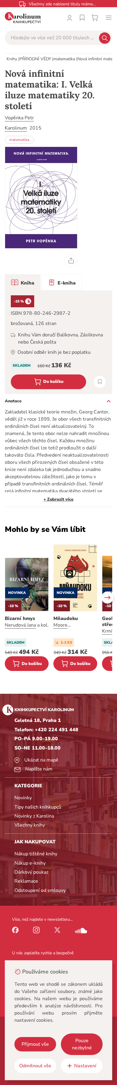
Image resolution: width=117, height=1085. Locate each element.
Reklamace (26, 881)
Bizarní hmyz (20, 618)
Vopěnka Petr (19, 118)
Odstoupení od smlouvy (40, 890)
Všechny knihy (29, 825)
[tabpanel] (58, 342)
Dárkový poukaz (31, 872)
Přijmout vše (35, 1044)
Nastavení (85, 1066)
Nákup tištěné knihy (35, 854)
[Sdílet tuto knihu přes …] (71, 261)
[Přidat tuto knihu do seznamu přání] (99, 381)
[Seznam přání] (82, 17)
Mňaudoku (65, 618)
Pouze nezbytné (82, 1044)
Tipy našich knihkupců (37, 807)
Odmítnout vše (35, 1066)
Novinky (23, 797)
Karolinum (16, 128)
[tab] (22, 282)
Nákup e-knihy (30, 863)
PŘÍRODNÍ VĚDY (35, 59)
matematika (64, 59)
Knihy (12, 59)
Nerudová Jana (20, 625)
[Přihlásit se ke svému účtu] (69, 17)
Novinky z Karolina (34, 816)
